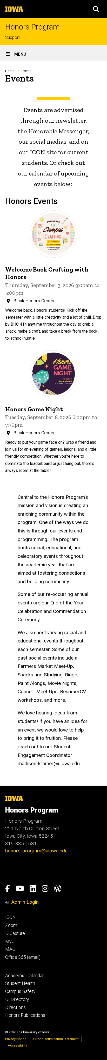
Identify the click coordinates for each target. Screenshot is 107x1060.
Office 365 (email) (23, 957)
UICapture (15, 933)
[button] (96, 9)
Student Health (20, 983)
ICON (10, 917)
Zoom (11, 925)
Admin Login (25, 902)
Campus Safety (20, 991)
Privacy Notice (15, 1039)
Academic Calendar (24, 975)
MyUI (10, 941)
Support (12, 37)
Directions (15, 1007)
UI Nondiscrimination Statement (55, 1039)
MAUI (11, 949)
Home (9, 71)
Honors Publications (25, 1015)
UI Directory (17, 999)
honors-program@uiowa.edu (36, 851)
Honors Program (32, 27)
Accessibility (17, 1045)
